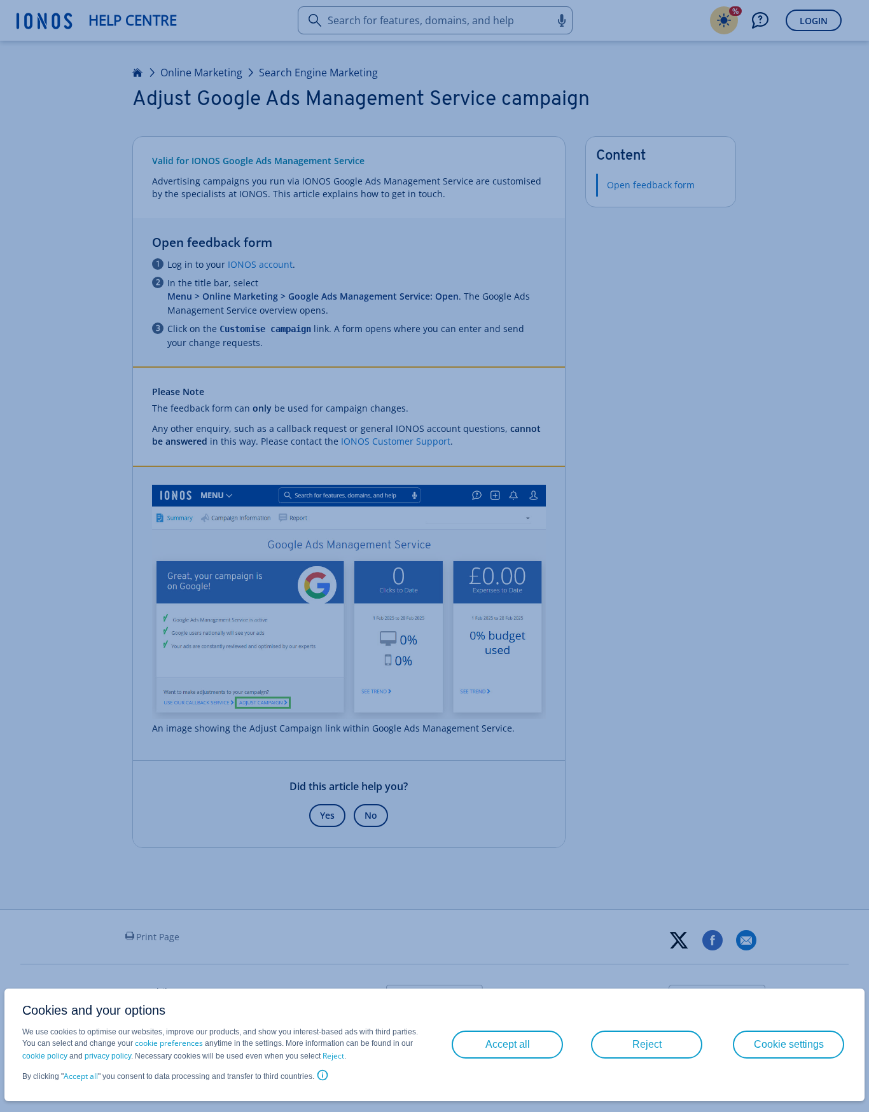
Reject (333, 1055)
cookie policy (44, 1056)
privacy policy (108, 1056)
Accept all (81, 1076)
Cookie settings (789, 1044)
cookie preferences (169, 1043)
